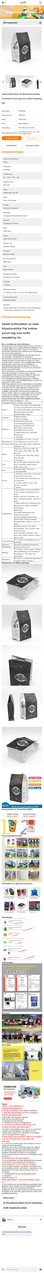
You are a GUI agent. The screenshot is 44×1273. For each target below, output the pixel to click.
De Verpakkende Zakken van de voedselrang (22, 1203)
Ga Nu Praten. (32, 138)
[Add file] (3, 1269)
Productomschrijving (32, 145)
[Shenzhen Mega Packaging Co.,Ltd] (23, 2)
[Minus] (40, 1219)
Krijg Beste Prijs (11, 138)
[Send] (41, 1269)
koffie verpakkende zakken (15, 1208)
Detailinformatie (12, 145)
